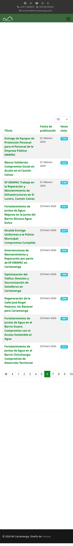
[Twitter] (31, 3)
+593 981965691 (46, 6)
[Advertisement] (36, 77)
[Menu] (68, 19)
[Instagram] (43, 3)
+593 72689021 (27, 6)
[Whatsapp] (48, 3)
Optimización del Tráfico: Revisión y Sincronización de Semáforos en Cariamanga (16, 282)
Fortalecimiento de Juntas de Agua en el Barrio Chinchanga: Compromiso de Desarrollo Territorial (18, 355)
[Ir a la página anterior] (13, 374)
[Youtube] (36, 3)
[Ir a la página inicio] (6, 374)
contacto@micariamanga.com (37, 10)
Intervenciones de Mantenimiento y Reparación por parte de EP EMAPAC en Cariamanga (18, 258)
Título (8, 130)
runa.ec (46, 536)
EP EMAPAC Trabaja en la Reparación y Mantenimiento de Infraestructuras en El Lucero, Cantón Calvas (19, 190)
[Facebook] (25, 3)
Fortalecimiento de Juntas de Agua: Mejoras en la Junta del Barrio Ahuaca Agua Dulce (19, 214)
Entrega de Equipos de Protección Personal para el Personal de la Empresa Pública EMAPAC (19, 146)
